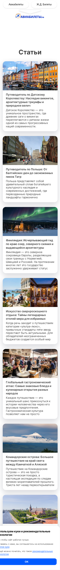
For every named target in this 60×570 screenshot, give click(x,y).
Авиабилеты (16, 4)
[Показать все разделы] (30, 11)
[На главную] (30, 16)
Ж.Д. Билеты (44, 4)
